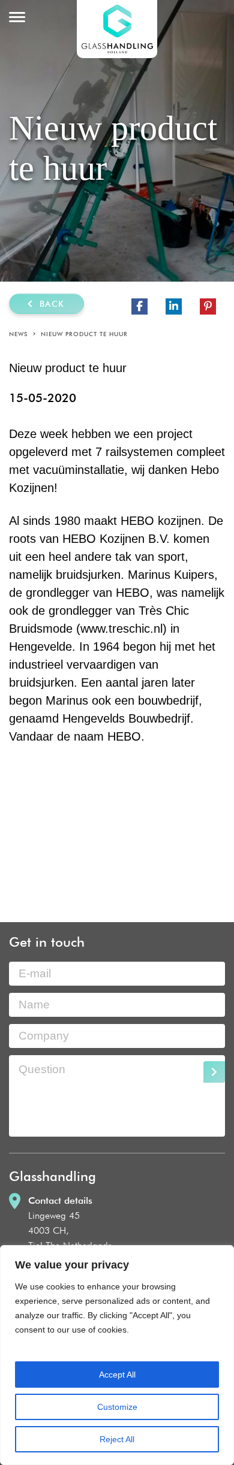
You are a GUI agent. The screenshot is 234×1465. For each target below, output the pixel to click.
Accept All (117, 1374)
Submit (214, 1072)
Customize (117, 1407)
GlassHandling (117, 29)
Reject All (117, 1439)
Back (52, 304)
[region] (117, 1355)
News (18, 333)
